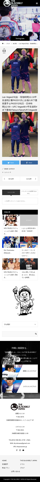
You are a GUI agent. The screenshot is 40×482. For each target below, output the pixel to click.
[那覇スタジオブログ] (20, 366)
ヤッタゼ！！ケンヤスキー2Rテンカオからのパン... (29, 252)
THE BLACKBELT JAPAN (28, 460)
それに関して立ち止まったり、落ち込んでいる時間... (28, 274)
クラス (22, 464)
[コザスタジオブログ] (20, 381)
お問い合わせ (15, 471)
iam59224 (12, 169)
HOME (4, 460)
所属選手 (5, 464)
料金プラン (6, 468)
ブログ (22, 468)
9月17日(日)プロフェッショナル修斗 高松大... (11, 231)
